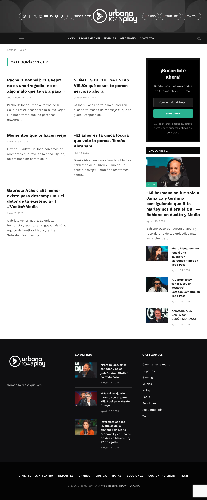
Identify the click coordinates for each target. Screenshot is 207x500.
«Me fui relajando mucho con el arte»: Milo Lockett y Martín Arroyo (115, 399)
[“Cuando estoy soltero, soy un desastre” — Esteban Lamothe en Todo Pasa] (157, 284)
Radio (146, 396)
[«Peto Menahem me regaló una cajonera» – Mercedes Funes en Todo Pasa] (157, 253)
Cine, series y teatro (156, 364)
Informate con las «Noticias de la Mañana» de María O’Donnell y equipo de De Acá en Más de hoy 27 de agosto (116, 432)
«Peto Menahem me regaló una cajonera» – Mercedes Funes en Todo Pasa (185, 256)
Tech (145, 416)
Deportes (148, 371)
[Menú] (21, 38)
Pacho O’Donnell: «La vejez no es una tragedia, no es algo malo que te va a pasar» (36, 85)
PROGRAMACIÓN (89, 38)
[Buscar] (199, 38)
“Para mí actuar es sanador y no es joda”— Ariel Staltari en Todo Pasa (115, 371)
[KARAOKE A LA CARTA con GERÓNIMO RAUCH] (157, 315)
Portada (11, 49)
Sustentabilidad (153, 409)
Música (147, 383)
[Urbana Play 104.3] (119, 16)
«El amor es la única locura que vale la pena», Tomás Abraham (101, 140)
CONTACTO (147, 38)
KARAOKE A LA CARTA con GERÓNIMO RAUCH (184, 314)
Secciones (149, 403)
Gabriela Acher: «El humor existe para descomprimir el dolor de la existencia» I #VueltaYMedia (35, 198)
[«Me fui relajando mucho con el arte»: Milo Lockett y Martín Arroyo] (86, 398)
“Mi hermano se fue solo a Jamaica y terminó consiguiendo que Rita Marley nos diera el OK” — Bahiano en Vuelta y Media (173, 203)
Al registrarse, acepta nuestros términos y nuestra (173, 128)
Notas (152, 184)
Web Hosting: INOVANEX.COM (120, 485)
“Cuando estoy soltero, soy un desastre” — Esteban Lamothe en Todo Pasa (185, 287)
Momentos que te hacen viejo (36, 135)
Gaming (147, 377)
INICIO (71, 38)
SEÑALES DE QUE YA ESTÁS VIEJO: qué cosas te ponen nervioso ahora (101, 85)
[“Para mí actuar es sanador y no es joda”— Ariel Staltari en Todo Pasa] (86, 370)
